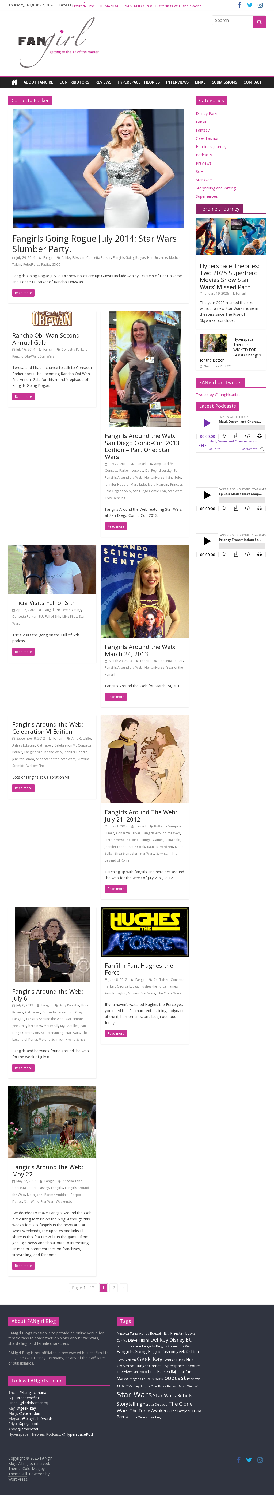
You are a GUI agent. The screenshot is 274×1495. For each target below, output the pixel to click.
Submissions (224, 82)
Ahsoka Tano (72, 1181)
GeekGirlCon (126, 1360)
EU (176, 470)
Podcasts (204, 154)
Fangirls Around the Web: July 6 (47, 994)
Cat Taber (44, 745)
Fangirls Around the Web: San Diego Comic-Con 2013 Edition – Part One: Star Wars (142, 446)
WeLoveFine (35, 765)
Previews (203, 163)
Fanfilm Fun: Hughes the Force (139, 968)
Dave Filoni (138, 1340)
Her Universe (157, 257)
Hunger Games (152, 840)
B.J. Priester (174, 1333)
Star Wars (47, 356)
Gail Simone (75, 1019)
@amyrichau (28, 1428)
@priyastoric (29, 1423)
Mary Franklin (158, 484)
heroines (35, 1026)
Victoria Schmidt (51, 1039)
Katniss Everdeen (160, 846)
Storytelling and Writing (216, 188)
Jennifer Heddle (116, 484)
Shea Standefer (47, 759)
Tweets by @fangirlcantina (219, 394)
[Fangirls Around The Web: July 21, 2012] (145, 718)
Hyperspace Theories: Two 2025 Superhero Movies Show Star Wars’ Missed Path (230, 276)
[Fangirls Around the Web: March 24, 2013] (145, 548)
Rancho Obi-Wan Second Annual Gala (46, 338)
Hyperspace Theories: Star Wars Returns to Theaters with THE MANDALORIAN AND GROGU (152, 4)
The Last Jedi (180, 1411)
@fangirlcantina (33, 1392)
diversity (165, 470)
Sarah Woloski (188, 1386)
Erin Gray (75, 1012)
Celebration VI (65, 745)
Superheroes (207, 196)
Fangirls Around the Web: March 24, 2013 (140, 650)
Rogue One (149, 1386)
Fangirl (48, 257)
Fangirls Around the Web (123, 477)
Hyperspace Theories (139, 82)
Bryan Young (71, 610)
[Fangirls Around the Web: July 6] (52, 911)
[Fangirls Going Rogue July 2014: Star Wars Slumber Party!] (98, 113)
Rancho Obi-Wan (25, 356)
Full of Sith (52, 616)
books (190, 1333)
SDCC (56, 264)
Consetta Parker (98, 257)
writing (156, 1417)
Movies (133, 993)
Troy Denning (115, 498)
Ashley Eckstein (73, 257)
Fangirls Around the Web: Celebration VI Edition (47, 727)
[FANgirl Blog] (14, 82)
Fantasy (203, 130)
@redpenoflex (28, 1397)
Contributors (74, 82)
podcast (175, 1378)
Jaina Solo (173, 477)
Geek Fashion (207, 138)
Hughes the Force (153, 986)
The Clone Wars (169, 993)
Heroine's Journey (211, 146)
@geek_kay (26, 1408)
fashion (168, 1351)
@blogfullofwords (37, 1418)
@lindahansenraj (34, 1402)
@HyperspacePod (77, 1434)
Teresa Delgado (155, 1404)
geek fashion (187, 1351)
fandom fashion (129, 1346)
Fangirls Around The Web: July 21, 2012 (141, 815)
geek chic (19, 1026)
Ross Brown (167, 1386)
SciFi (200, 171)
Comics (122, 1340)
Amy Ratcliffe (164, 464)
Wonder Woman (138, 1417)
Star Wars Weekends (56, 1201)
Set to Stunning (52, 1032)
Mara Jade (138, 484)
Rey (137, 1386)
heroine (133, 840)
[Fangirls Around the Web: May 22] (52, 1090)
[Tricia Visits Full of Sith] (52, 548)
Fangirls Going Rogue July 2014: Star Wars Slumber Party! (94, 243)
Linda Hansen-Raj (162, 1371)
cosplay (137, 470)
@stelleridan (29, 1413)
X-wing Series (75, 1039)
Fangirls (18, 1019)
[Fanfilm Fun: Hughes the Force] (145, 911)
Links (200, 82)
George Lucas (127, 986)
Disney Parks (207, 113)
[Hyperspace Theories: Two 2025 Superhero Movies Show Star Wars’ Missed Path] (231, 220)
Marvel (123, 1378)
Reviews (103, 82)
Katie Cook (137, 846)
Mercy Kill (51, 1026)
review (124, 1385)
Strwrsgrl (163, 853)
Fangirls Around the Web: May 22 (47, 1170)
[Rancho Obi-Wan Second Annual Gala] (52, 315)
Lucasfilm (184, 1372)
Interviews (177, 82)
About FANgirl (38, 82)
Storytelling (129, 1404)
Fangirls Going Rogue (129, 257)
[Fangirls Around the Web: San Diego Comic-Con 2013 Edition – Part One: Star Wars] (145, 315)
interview (124, 1371)
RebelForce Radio (36, 264)
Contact (252, 82)
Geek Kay (149, 1359)
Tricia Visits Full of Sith (44, 602)
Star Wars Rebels (172, 1395)
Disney (44, 1187)
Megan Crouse (140, 1379)
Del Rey (151, 470)
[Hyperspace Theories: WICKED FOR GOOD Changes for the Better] (213, 336)
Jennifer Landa (23, 759)
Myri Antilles (69, 1026)
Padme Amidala (56, 1194)
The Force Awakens (150, 1410)
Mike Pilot (69, 616)
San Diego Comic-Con (149, 491)
